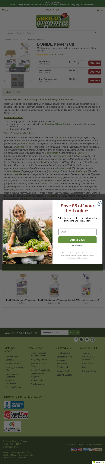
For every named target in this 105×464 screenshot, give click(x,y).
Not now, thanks (77, 245)
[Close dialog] (99, 203)
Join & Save (77, 239)
